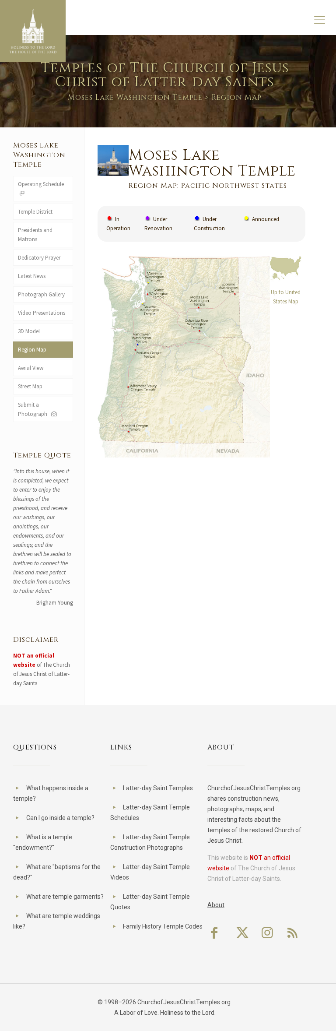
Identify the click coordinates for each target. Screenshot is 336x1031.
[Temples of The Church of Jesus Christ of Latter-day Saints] (33, 31)
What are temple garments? (65, 896)
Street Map (30, 386)
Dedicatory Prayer (39, 257)
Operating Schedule (41, 184)
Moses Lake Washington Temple (135, 97)
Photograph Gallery (41, 294)
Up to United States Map (286, 297)
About (215, 904)
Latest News (32, 276)
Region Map (32, 349)
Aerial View (30, 368)
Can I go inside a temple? (60, 817)
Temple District (35, 211)
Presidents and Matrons (35, 234)
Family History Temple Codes (163, 926)
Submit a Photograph (34, 409)
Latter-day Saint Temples (158, 788)
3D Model (29, 331)
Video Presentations (41, 313)
